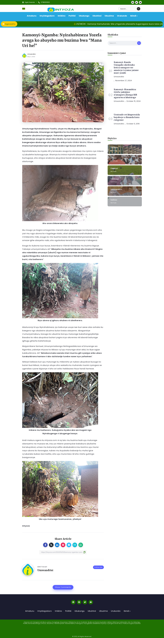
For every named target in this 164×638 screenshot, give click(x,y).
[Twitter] (136, 2)
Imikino (113, 200)
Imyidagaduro (116, 189)
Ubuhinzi (114, 168)
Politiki (113, 158)
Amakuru (114, 147)
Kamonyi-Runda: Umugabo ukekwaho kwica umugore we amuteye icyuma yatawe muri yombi (126, 67)
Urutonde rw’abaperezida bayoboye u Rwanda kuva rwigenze (127, 117)
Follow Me (98, 567)
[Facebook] (132, 2)
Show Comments (63, 587)
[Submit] (138, 8)
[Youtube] (140, 2)
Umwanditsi (31, 54)
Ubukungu (114, 179)
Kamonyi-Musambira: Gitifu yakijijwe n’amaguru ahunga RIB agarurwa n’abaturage (125, 93)
